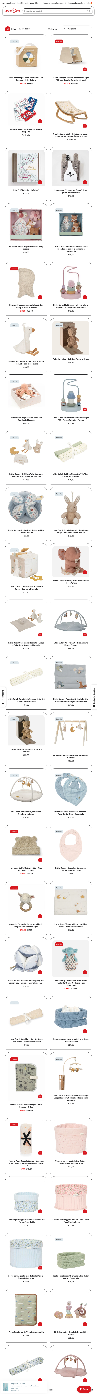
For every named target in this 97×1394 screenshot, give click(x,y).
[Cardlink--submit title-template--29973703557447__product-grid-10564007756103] (70, 1253)
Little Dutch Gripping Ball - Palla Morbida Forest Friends (26, 531)
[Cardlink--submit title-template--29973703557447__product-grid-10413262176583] (26, 620)
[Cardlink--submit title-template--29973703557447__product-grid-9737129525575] (26, 224)
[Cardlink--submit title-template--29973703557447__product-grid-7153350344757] (26, 1310)
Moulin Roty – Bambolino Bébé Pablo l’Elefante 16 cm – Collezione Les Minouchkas (71, 982)
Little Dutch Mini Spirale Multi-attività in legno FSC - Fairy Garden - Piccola (70, 306)
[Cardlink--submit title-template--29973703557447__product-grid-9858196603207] (26, 676)
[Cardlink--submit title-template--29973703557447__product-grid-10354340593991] (26, 789)
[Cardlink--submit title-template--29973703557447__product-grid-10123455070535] (70, 561)
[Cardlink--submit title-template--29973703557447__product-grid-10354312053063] (70, 733)
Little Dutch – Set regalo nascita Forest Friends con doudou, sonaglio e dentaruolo (71, 248)
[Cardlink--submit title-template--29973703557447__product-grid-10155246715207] (26, 730)
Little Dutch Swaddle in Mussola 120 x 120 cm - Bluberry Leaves (26, 700)
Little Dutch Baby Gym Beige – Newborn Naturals (71, 756)
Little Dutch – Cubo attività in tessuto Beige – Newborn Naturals (26, 587)
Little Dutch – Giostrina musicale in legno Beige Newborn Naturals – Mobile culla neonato (71, 1097)
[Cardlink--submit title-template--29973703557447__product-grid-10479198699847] (26, 1138)
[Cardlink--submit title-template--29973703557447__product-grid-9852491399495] (70, 620)
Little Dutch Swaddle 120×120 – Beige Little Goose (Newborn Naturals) (26, 1040)
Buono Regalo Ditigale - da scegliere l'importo (26, 130)
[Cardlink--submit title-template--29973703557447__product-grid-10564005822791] (70, 1017)
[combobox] (57, 10)
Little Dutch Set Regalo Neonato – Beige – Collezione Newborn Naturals (26, 643)
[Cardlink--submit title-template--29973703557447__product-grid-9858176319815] (70, 451)
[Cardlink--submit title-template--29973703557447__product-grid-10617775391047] (70, 55)
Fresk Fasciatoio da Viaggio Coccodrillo (26, 1332)
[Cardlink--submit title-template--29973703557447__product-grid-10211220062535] (26, 902)
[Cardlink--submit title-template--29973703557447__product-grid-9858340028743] (70, 395)
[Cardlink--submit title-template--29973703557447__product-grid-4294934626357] (26, 168)
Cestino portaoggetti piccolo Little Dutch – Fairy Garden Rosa (71, 1220)
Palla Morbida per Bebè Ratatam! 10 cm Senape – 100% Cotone (26, 78)
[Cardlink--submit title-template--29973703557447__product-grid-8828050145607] (26, 845)
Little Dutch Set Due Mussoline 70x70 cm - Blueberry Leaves (71, 475)
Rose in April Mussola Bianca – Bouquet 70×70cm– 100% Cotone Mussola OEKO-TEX (26, 1163)
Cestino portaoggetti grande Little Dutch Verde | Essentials (71, 1277)
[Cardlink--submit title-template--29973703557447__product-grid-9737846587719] (70, 1310)
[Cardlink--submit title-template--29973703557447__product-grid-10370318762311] (26, 451)
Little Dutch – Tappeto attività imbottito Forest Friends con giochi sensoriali (70, 700)
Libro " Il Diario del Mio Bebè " (26, 190)
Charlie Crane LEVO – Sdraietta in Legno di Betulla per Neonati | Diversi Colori (71, 135)
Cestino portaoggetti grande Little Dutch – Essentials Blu (71, 1040)
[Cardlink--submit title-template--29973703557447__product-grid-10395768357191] (70, 958)
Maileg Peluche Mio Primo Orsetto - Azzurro (26, 750)
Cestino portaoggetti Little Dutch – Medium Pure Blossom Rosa (70, 1162)
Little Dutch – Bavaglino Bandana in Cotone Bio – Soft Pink (71, 869)
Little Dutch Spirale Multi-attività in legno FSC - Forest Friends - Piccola (71, 418)
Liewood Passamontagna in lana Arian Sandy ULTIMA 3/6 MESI (26, 306)
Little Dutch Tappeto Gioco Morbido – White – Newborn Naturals (70, 925)
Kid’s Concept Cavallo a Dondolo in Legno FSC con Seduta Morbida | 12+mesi (71, 78)
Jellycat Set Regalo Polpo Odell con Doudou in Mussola (26, 418)
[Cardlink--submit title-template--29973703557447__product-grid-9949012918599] (26, 508)
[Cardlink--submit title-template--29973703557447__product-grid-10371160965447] (70, 1073)
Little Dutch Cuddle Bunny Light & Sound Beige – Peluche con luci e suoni (71, 531)
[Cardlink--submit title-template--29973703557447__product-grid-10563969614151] (26, 1197)
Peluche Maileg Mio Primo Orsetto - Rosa (71, 359)
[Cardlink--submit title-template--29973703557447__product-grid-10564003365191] (26, 1253)
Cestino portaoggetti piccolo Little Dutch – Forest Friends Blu (26, 1220)
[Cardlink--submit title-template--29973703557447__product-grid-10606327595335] (26, 55)
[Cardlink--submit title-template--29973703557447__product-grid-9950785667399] (26, 1366)
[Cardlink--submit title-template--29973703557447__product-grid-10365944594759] (26, 564)
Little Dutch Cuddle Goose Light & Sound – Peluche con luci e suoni (26, 362)
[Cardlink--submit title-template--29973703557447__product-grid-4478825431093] (70, 168)
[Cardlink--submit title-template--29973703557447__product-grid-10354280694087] (70, 902)
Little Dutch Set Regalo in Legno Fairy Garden (71, 1333)
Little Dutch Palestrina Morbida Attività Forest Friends (71, 643)
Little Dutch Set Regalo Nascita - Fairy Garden (26, 247)
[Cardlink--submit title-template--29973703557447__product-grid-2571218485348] (26, 109)
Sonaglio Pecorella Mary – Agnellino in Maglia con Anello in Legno (26, 925)
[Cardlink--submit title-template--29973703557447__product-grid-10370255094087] (26, 958)
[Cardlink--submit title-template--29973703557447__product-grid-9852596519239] (70, 1366)
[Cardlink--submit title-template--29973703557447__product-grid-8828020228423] (26, 283)
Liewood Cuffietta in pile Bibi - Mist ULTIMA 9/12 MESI (26, 869)
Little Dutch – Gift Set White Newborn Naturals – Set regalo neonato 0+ (26, 475)
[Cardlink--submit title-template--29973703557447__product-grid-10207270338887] (26, 395)
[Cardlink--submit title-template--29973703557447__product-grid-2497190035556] (70, 111)
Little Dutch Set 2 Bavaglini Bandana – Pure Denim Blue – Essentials (71, 812)
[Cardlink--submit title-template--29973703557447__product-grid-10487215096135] (70, 789)
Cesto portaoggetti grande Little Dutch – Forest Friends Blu (26, 1277)
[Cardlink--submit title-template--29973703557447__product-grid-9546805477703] (26, 1078)
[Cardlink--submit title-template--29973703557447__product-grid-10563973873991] (70, 1197)
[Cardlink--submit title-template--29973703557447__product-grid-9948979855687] (70, 676)
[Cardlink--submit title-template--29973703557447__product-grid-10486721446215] (26, 1017)
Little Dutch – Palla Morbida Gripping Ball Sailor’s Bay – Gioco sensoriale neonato (26, 981)
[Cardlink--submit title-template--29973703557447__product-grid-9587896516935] (70, 338)
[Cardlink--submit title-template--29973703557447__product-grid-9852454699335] (70, 224)
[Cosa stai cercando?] (88, 10)
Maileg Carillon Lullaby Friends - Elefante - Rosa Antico (71, 581)
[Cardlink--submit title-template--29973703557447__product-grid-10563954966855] (70, 1138)
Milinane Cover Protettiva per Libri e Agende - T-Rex (26, 1105)
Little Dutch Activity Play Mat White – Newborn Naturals (26, 812)
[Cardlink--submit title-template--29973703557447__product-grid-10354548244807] (70, 508)
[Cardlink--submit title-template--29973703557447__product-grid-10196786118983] (70, 845)
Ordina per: (53, 29)
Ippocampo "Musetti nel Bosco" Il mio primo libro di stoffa (70, 191)
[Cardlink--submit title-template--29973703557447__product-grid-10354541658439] (26, 339)
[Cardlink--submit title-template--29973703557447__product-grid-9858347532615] (70, 283)
